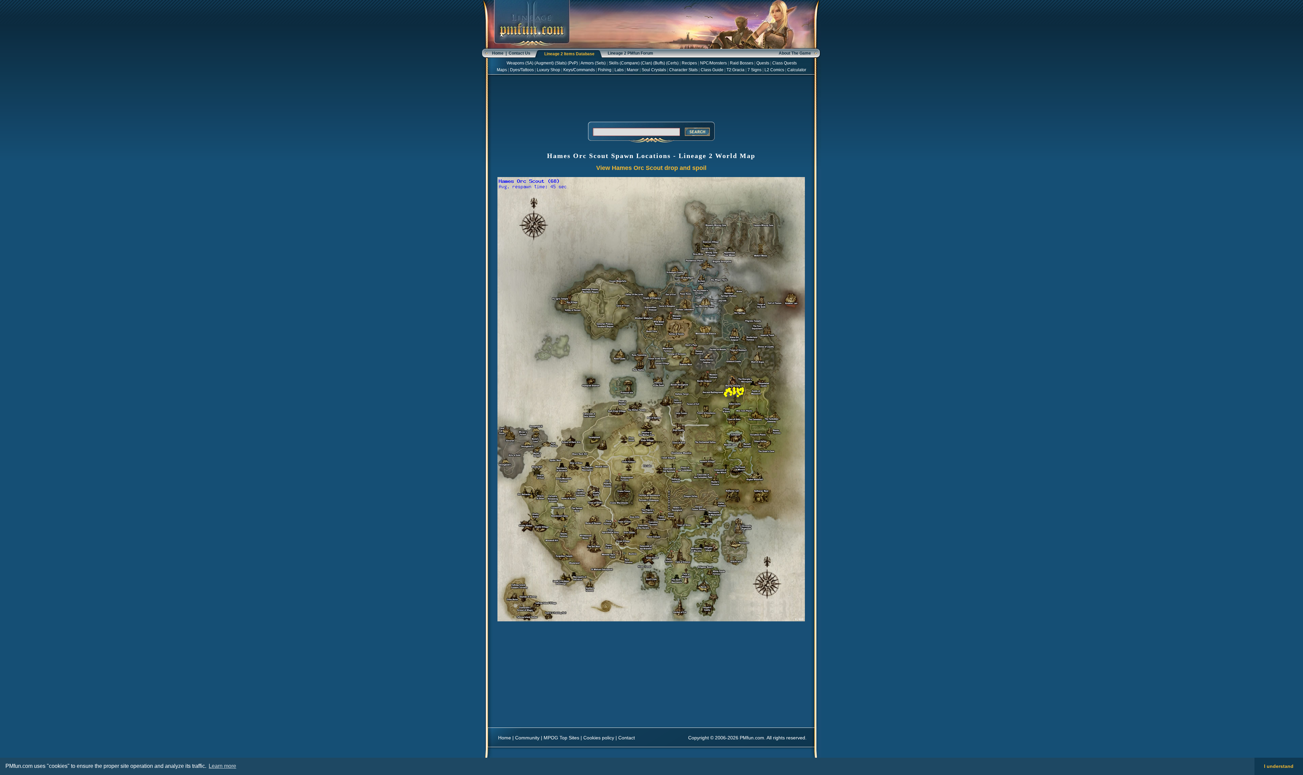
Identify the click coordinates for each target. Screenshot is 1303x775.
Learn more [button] (222, 766)
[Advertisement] (651, 97)
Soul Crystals (654, 69)
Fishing (604, 69)
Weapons (515, 63)
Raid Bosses (741, 63)
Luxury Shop (548, 69)
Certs (672, 63)
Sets (600, 63)
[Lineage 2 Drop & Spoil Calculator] (532, 47)
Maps (502, 69)
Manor (633, 69)
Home (498, 53)
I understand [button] (1278, 766)
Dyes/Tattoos (522, 69)
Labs (619, 69)
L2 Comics (774, 69)
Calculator (796, 69)
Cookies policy (598, 737)
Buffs (659, 63)
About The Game (795, 53)
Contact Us (519, 53)
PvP (573, 63)
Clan (646, 63)
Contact (626, 737)
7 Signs (754, 69)
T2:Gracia (735, 69)
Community (527, 737)
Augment (544, 63)
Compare (629, 63)
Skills (614, 63)
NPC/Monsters (713, 63)
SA (529, 63)
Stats (560, 63)
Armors (587, 63)
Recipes (689, 63)
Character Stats (683, 69)
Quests (762, 63)
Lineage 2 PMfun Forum (630, 53)
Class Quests (784, 63)
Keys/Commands (579, 69)
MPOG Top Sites (561, 737)
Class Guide (712, 69)
